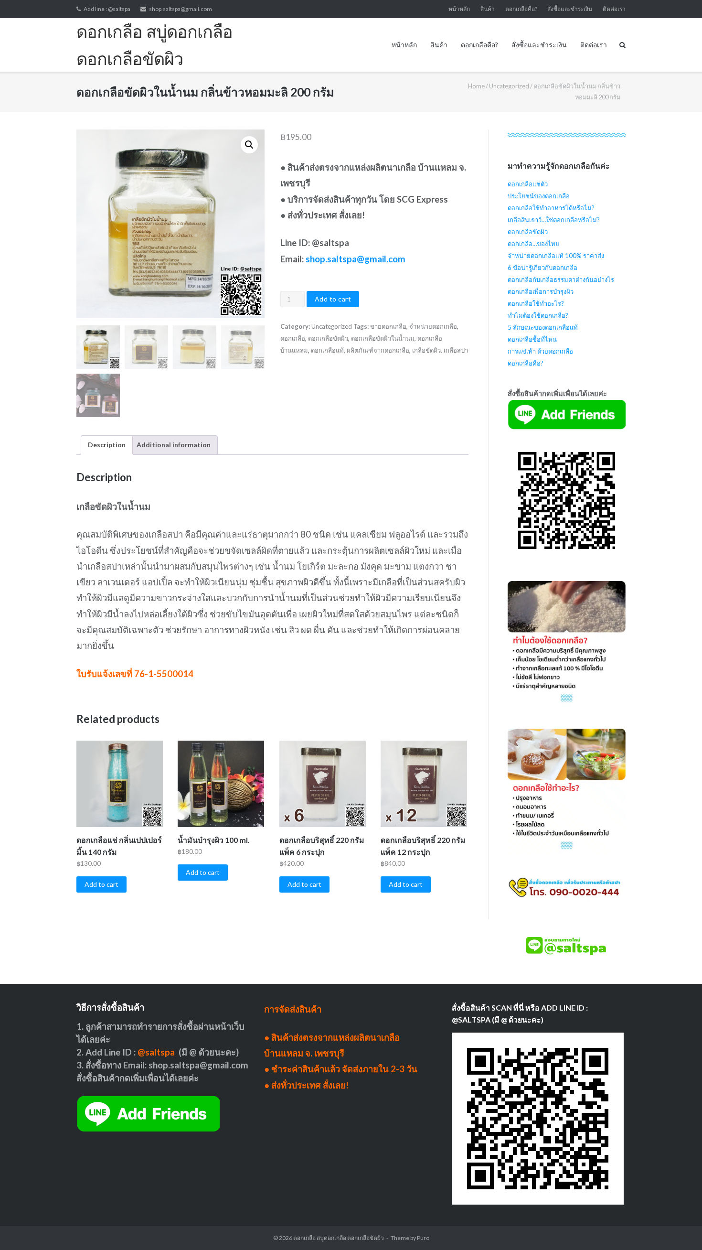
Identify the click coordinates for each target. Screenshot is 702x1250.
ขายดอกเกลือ (388, 326)
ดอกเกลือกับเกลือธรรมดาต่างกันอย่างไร (561, 279)
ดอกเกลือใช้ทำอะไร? (536, 303)
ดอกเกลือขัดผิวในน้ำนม (383, 338)
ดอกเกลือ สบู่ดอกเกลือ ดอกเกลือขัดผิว (338, 1237)
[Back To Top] (678, 1227)
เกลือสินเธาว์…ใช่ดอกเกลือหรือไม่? (554, 220)
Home (476, 86)
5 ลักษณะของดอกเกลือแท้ (543, 327)
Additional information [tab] (174, 445)
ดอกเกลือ (292, 338)
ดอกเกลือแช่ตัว (528, 184)
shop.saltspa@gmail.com (180, 8)
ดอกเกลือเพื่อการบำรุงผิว (541, 291)
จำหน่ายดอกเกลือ (433, 326)
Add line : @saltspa (107, 8)
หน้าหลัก (459, 8)
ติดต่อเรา (614, 8)
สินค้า (487, 8)
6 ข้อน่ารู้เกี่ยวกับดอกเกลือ (542, 267)
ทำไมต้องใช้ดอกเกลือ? (538, 315)
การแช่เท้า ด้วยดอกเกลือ (540, 351)
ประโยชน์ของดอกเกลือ (539, 196)
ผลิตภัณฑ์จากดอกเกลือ (378, 350)
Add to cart (333, 299)
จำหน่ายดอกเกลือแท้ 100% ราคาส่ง (556, 255)
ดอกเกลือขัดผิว (328, 338)
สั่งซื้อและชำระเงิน (569, 8)
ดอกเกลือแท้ (327, 350)
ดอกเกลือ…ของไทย (533, 244)
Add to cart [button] (101, 884)
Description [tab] (107, 445)
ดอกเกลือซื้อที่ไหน (532, 339)
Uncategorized (509, 86)
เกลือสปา (456, 350)
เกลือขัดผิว (426, 350)
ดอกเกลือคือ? (521, 8)
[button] (249, 144)
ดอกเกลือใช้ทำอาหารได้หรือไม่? (551, 208)
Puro (423, 1237)
